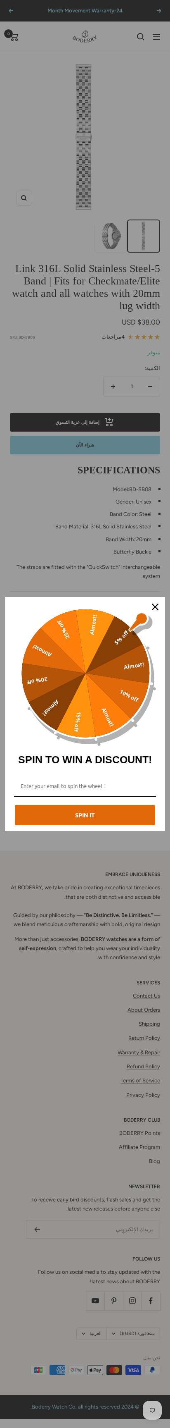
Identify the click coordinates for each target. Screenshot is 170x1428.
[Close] (155, 607)
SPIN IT (85, 815)
